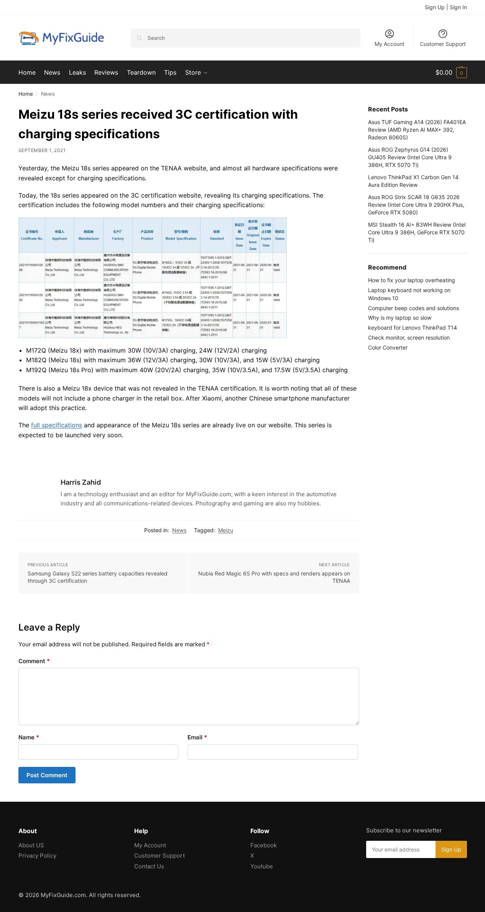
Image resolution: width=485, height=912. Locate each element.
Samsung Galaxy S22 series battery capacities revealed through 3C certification (98, 577)
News (179, 530)
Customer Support (443, 44)
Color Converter (388, 347)
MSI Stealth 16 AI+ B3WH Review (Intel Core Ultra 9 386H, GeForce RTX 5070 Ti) (416, 232)
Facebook (263, 845)
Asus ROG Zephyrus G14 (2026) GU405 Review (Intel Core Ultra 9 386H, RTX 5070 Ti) (410, 157)
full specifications (56, 425)
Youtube (261, 866)
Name (28, 737)
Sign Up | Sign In (446, 7)
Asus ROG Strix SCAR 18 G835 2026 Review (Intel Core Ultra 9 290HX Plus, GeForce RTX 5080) (416, 205)
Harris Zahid (81, 482)
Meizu (225, 530)
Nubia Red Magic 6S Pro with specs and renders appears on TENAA (274, 577)
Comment (34, 661)
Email (197, 737)
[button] (451, 72)
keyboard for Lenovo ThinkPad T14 (412, 327)
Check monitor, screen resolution (409, 337)
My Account (389, 44)
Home (25, 94)
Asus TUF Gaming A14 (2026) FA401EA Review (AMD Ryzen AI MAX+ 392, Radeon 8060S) (417, 130)
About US (31, 845)
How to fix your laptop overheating (411, 280)
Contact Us (149, 866)
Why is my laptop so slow (399, 317)
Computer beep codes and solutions (413, 308)
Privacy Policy (37, 855)
